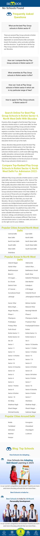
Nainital (10, 434)
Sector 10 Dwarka (31, 344)
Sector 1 (11, 344)
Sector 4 (11, 378)
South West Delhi (31, 245)
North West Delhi (31, 241)
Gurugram (29, 422)
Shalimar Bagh (13, 404)
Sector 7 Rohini (13, 386)
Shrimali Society (13, 412)
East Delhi (28, 234)
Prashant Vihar (30, 322)
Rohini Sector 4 (30, 337)
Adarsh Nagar (13, 263)
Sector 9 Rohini (30, 393)
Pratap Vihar (12, 326)
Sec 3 (27, 341)
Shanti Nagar (12, 408)
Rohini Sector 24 (13, 337)
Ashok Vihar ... (30, 267)
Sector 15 (28, 356)
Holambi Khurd (30, 293)
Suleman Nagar (30, 412)
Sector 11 (11, 348)
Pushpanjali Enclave (32, 326)
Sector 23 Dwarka (14, 367)
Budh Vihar (29, 274)
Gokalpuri (28, 285)
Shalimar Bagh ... (31, 404)
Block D (10, 274)
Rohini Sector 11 (13, 333)
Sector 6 (11, 382)
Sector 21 (28, 363)
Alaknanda (29, 263)
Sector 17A (29, 359)
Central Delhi (12, 234)
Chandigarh (29, 430)
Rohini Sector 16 (31, 333)
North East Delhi (13, 241)
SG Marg (11, 401)
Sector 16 (11, 359)
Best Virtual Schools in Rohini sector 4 (15, 521)
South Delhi (12, 245)
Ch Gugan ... (12, 278)
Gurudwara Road (14, 293)
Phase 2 (28, 314)
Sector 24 (11, 371)
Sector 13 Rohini (31, 352)
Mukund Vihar (30, 307)
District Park (12, 285)
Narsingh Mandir (31, 310)
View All (20, 495)
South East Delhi (31, 249)
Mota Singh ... (13, 307)
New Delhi (11, 237)
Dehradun (11, 430)
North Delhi (29, 237)
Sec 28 (10, 341)
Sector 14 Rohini (13, 356)
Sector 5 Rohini (30, 378)
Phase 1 (11, 314)
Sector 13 (11, 352)
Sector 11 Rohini (31, 348)
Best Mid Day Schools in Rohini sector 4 (22, 516)
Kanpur (10, 437)
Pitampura (11, 318)
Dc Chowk (11, 282)
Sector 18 (11, 363)
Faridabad (11, 426)
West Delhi (11, 249)
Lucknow (28, 434)
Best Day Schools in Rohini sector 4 (14, 508)
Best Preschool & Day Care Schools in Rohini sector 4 (20, 519)
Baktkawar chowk (31, 270)
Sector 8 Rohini (13, 393)
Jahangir (11, 297)
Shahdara (11, 252)
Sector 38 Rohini (31, 374)
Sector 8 (11, 389)
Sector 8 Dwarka (31, 389)
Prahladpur (12, 322)
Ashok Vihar (12, 267)
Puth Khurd (12, 329)
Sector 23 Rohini (31, 367)
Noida (10, 422)
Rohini (27, 329)
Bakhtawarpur (13, 270)
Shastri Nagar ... (31, 408)
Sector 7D (28, 386)
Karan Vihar (12, 303)
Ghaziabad (29, 426)
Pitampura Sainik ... (32, 318)
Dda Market (29, 282)
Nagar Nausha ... (14, 310)
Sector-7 (28, 397)
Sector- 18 (11, 397)
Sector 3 (11, 374)
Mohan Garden (30, 303)
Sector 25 (28, 371)
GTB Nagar (29, 289)
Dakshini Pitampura (32, 278)
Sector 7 (28, 382)
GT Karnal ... (12, 289)
